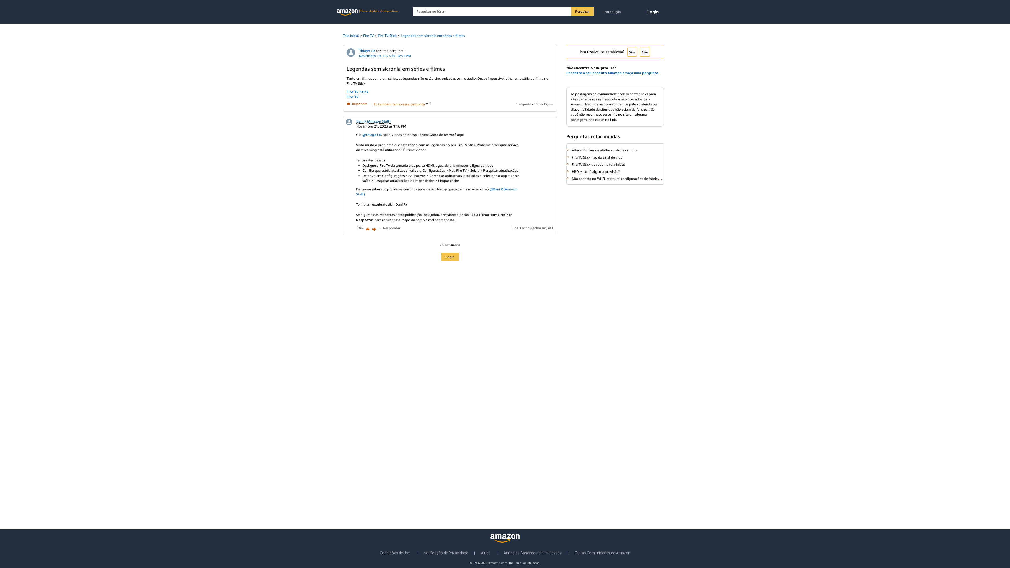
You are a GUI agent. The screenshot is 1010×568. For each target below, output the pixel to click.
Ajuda (486, 553)
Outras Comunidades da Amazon (602, 553)
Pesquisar (582, 11)
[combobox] (503, 11)
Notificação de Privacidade (445, 553)
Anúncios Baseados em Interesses (533, 553)
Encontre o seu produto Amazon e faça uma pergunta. (612, 73)
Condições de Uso (395, 553)
